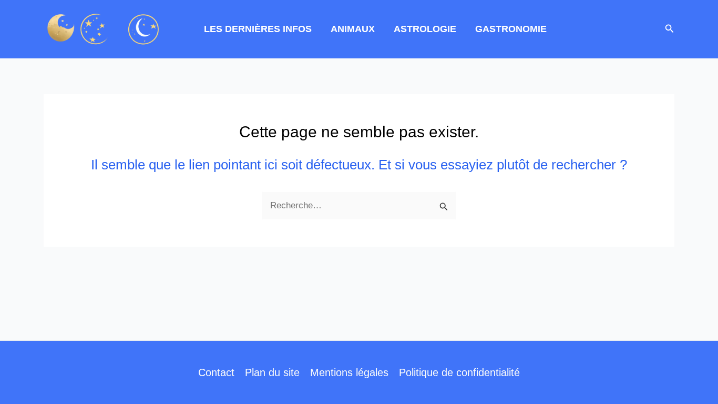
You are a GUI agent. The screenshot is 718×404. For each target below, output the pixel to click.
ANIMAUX (353, 29)
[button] (669, 29)
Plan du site (272, 372)
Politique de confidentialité (459, 372)
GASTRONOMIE (511, 29)
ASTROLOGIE (425, 29)
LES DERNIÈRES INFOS (258, 29)
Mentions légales (349, 372)
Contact (216, 372)
